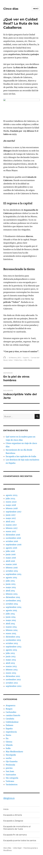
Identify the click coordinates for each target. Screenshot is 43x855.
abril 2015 (10, 590)
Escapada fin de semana (15, 835)
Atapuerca (10, 705)
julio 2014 (10, 614)
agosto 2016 (11, 548)
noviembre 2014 (13, 600)
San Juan (10, 771)
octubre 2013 (12, 643)
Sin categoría (12, 778)
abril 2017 (10, 521)
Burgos (9, 709)
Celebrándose (12, 722)
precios (9, 768)
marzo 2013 (11, 666)
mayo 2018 (11, 505)
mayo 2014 (11, 620)
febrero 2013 (11, 669)
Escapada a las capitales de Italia (21, 456)
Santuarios (11, 774)
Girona (9, 742)
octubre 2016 (12, 541)
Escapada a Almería (12, 815)
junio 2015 (11, 584)
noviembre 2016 (13, 538)
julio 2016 (10, 551)
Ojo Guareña (11, 761)
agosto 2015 (11, 577)
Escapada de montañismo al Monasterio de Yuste (16, 827)
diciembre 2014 (13, 597)
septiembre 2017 (13, 511)
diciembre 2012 (13, 676)
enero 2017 (11, 531)
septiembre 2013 (13, 646)
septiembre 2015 (13, 574)
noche (9, 758)
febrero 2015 (12, 594)
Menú (35, 9)
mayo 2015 (11, 587)
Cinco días (10, 8)
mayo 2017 (11, 518)
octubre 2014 (12, 604)
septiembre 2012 (13, 686)
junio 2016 (11, 554)
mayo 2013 (11, 660)
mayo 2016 (11, 558)
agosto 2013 (11, 650)
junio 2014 (11, 617)
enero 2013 (11, 673)
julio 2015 (10, 581)
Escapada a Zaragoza (13, 821)
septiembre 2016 (14, 544)
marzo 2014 (11, 627)
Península (10, 765)
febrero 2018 (12, 508)
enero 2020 (11, 502)
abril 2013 (10, 663)
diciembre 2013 (13, 637)
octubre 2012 (12, 683)
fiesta (8, 735)
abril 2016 (10, 561)
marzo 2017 (11, 525)
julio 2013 (10, 653)
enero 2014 (11, 633)
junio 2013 (10, 656)
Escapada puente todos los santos (19, 840)
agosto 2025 (11, 495)
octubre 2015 (12, 571)
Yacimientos (11, 784)
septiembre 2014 (13, 607)
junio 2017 (10, 515)
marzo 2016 (11, 564)
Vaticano (10, 781)
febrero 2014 (12, 630)
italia (8, 748)
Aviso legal (17, 848)
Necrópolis (11, 755)
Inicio (5, 809)
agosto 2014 (11, 610)
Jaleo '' (11, 360)
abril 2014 (10, 623)
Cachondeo (11, 712)
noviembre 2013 (13, 640)
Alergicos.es (9, 798)
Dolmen (9, 725)
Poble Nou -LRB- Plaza (23, 360)
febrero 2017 (11, 528)
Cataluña (10, 718)
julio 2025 (10, 498)
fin (7, 738)
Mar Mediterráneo (14, 751)
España (26, 358)
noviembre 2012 (13, 679)
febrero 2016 (12, 567)
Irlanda (9, 745)
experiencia (11, 732)
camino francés (13, 715)
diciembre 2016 (13, 535)
